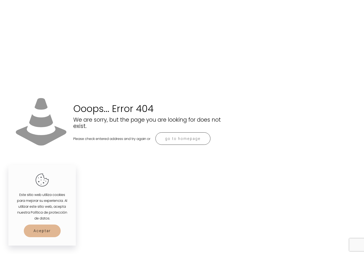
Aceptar (42, 231)
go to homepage (183, 138)
